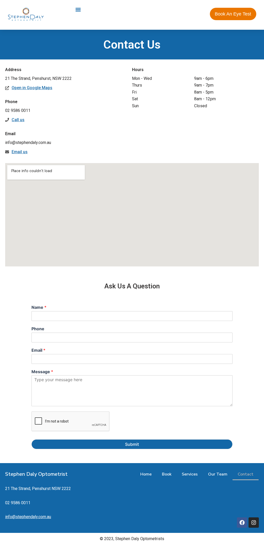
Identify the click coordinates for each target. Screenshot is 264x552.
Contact (245, 474)
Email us (20, 151)
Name (38, 307)
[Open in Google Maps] (7, 88)
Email (38, 350)
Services (190, 474)
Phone (37, 328)
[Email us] (7, 152)
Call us (18, 119)
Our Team (217, 474)
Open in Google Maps (32, 87)
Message (42, 371)
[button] (78, 9)
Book (166, 474)
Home (146, 474)
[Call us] (7, 120)
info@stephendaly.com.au (28, 516)
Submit (132, 444)
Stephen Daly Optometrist (36, 474)
